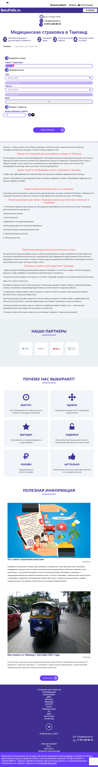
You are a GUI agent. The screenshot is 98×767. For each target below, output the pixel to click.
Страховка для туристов (49, 689)
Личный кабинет (49, 744)
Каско (49, 706)
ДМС (49, 697)
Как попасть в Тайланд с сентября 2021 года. (34, 654)
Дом (49, 714)
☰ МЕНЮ (90, 10)
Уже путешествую (12, 83)
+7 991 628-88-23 (85, 740)
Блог (49, 746)
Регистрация (86, 5)
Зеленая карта (49, 709)
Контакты (49, 748)
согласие (68, 756)
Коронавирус (49, 694)
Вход (73, 5)
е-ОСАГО (49, 704)
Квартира (49, 701)
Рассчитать (47, 130)
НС (49, 711)
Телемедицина (49, 692)
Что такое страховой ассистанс (26, 559)
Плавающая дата (12, 95)
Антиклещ (49, 718)
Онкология (49, 716)
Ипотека (49, 699)
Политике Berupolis (47, 763)
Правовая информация (49, 751)
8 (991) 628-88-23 (52, 24)
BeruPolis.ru (11, 10)
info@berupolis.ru (52, 21)
